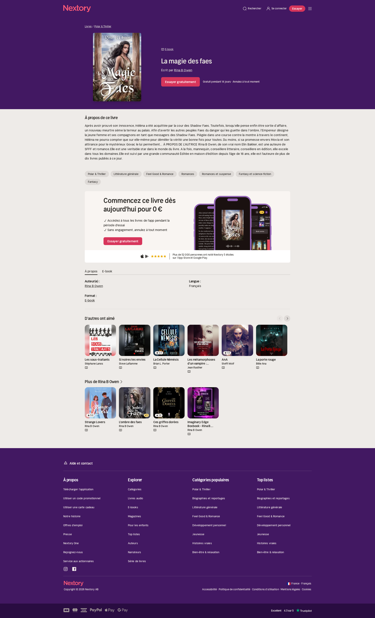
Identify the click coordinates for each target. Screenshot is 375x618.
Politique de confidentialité (234, 589)
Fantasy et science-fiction (255, 174)
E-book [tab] (107, 271)
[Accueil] (151, 8)
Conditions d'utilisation (265, 589)
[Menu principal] (310, 8)
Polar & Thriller (102, 26)
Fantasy (93, 182)
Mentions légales (290, 589)
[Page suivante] (287, 318)
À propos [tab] (91, 271)
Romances (187, 174)
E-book (90, 300)
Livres (88, 26)
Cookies (306, 589)
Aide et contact (81, 463)
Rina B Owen (183, 70)
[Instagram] (65, 569)
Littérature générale (126, 174)
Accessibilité (209, 589)
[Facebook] (74, 569)
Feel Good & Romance (160, 174)
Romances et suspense (216, 174)
